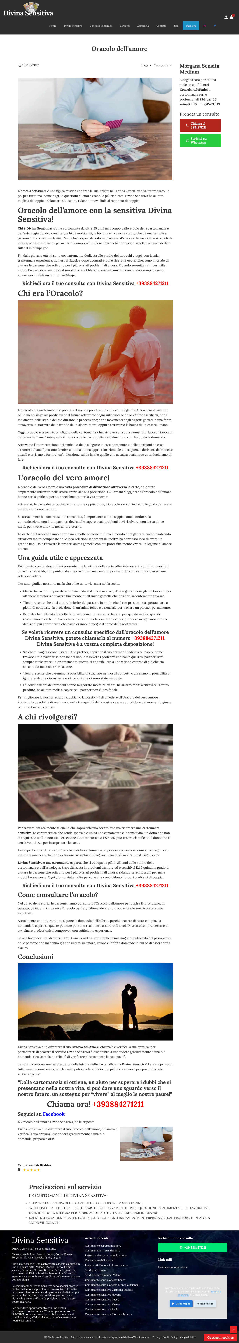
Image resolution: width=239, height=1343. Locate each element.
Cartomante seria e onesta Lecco (105, 1280)
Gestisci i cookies (220, 1337)
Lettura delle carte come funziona (106, 1255)
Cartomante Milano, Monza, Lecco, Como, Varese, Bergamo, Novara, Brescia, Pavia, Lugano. (42, 1256)
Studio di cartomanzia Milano (103, 1275)
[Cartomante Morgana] (28, 8)
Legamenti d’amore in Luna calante (106, 1265)
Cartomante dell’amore (99, 1260)
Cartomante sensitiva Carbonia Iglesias (109, 1289)
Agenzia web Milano (122, 1337)
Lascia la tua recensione (173, 1267)
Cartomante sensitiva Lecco (102, 1299)
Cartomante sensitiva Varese (102, 1304)
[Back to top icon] (233, 1329)
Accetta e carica (205, 1303)
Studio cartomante (96, 1270)
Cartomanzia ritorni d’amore (102, 1250)
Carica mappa (183, 1303)
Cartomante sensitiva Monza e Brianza (108, 1314)
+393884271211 (152, 283)
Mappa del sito (187, 1337)
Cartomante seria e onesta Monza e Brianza (112, 1284)
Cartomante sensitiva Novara (103, 1294)
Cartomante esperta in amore (103, 1245)
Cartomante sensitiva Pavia (101, 1309)
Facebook (54, 1114)
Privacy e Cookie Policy (164, 1337)
